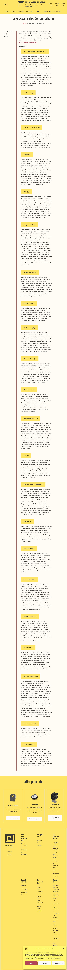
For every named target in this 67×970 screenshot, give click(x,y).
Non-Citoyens (28, 548)
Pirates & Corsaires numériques (56, 848)
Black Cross (28, 93)
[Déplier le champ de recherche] (5, 4)
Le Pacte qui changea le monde (56, 855)
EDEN (26, 192)
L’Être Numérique (29, 272)
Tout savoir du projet (13, 818)
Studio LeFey (9, 847)
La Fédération (28, 303)
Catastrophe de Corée (31, 128)
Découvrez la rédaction (55, 818)
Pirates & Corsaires (30, 676)
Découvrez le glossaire (34, 819)
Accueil (25, 23)
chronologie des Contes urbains (28, 42)
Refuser (45, 963)
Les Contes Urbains (35, 2)
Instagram (57, 4)
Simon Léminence (29, 724)
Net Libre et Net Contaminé (33, 484)
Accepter (31, 963)
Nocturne (27, 522)
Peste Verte (28, 647)
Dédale (26, 155)
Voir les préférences (58, 963)
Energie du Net (29, 225)
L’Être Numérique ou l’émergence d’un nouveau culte (56, 865)
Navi (26, 456)
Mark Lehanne (28, 390)
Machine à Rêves (29, 359)
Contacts (50, 4)
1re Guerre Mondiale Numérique (34, 51)
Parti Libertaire (29, 579)
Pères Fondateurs (29, 616)
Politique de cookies (43, 967)
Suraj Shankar (28, 744)
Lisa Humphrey (29, 328)
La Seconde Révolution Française (56, 874)
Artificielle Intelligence (56, 843)
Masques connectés (30, 418)
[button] (64, 949)
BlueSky (63, 4)
